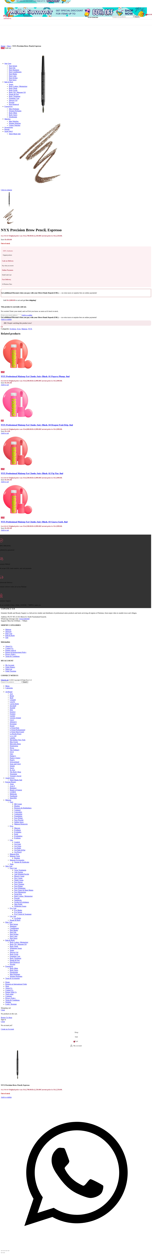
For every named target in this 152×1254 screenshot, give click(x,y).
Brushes (17, 858)
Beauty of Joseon (16, 790)
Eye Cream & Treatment (22, 914)
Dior (11, 710)
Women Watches (15, 123)
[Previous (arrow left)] (2, 1252)
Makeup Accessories (17, 860)
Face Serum (18, 882)
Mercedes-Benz (15, 744)
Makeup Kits (14, 854)
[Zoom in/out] (8, 1250)
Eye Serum (18, 912)
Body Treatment (14, 96)
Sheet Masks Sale (16, 780)
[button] (5, 385)
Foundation (18, 816)
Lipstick (17, 842)
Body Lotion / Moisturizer (18, 86)
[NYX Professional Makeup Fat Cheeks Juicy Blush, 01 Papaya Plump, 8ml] (17, 370)
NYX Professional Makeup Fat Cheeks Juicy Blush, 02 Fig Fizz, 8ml (32, 473)
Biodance (13, 788)
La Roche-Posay (15, 734)
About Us (8, 646)
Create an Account (7, 1029)
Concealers (18, 812)
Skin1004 (13, 798)
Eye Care (13, 908)
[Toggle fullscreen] (6, 1250)
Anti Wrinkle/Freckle (21, 874)
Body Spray (13, 115)
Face (11, 802)
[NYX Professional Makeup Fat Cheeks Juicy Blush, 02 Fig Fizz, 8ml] (17, 467)
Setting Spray (19, 822)
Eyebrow (13, 329)
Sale (6, 637)
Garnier (12, 716)
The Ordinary (14, 750)
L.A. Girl (13, 736)
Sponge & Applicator (21, 862)
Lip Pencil (17, 852)
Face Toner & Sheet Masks (23, 890)
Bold (11, 698)
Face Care (13, 868)
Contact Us (9, 648)
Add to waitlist (27, 315)
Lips (11, 840)
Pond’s (12, 760)
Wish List (8, 669)
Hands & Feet (14, 94)
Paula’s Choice (15, 758)
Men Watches (13, 121)
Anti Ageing (18, 872)
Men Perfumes (14, 109)
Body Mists (13, 113)
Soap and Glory (15, 764)
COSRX (13, 792)
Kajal (16, 834)
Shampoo (13, 926)
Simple (12, 766)
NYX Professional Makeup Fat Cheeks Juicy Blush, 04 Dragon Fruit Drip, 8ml (37, 425)
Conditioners (14, 928)
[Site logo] (7, 20)
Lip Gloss (17, 846)
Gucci (12, 720)
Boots (12, 696)
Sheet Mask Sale (15, 134)
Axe (11, 694)
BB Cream (18, 804)
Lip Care (13, 916)
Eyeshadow (18, 836)
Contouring (18, 814)
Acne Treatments (20, 870)
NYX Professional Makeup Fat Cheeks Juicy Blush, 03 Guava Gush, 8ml (34, 522)
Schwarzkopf (14, 762)
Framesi (12, 714)
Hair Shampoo (14, 70)
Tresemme (13, 774)
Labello (12, 738)
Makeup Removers (21, 824)
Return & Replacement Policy (15, 652)
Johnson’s (13, 722)
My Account (9, 665)
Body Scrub (13, 90)
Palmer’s (13, 756)
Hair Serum (13, 66)
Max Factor (14, 742)
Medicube (13, 794)
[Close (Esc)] (2, 1250)
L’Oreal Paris (14, 728)
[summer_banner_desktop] (75, 16)
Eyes (19, 329)
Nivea (12, 748)
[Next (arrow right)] (4, 1252)
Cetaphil (13, 700)
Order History (10, 667)
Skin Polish (18, 904)
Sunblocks (18, 900)
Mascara (17, 828)
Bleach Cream (19, 876)
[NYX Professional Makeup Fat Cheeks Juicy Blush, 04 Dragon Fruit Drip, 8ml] (17, 419)
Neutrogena (14, 746)
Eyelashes (17, 832)
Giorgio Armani (15, 718)
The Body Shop (15, 772)
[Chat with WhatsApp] (76, 1248)
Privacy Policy (10, 654)
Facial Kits (18, 894)
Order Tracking (10, 671)
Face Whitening (19, 888)
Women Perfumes (15, 111)
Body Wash (13, 88)
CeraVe (12, 702)
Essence (12, 712)
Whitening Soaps (20, 906)
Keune (12, 726)
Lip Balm (17, 848)
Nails (11, 864)
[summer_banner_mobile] (37, 3)
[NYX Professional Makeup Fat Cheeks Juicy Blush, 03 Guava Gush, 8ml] (17, 516)
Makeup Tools (15, 856)
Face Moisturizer (20, 892)
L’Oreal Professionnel (17, 730)
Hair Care (8, 633)
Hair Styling (13, 78)
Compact (17, 810)
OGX (12, 752)
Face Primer (18, 818)
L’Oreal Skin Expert (17, 732)
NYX (30, 329)
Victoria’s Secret (15, 776)
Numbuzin (13, 796)
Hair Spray (13, 80)
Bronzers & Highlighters (22, 808)
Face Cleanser (19, 884)
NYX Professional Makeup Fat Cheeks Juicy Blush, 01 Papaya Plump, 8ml (35, 376)
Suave (12, 768)
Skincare (8, 631)
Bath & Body (10, 635)
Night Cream (18, 880)
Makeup (24, 329)
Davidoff (13, 706)
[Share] (4, 1250)
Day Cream (18, 878)
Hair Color (12, 76)
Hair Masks (13, 74)
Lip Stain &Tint (19, 850)
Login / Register (11, 1004)
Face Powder (18, 820)
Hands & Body (15, 920)
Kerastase (13, 724)
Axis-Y (12, 786)
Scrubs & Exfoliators (21, 902)
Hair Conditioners (15, 72)
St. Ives (12, 770)
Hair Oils (12, 68)
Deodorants (13, 117)
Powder (11, 102)
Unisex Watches (14, 125)
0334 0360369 (24, 619)
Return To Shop (6, 1017)
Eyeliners (17, 830)
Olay (11, 754)
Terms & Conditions (12, 656)
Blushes (17, 806)
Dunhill (12, 708)
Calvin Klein (14, 704)
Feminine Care (14, 98)
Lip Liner (17, 844)
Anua (12, 784)
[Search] (126, 13)
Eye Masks (18, 910)
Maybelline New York (17, 740)
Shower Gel (13, 100)
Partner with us (10, 650)
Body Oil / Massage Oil (17, 92)
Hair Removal (14, 104)
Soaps (11, 84)
